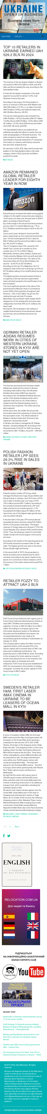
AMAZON (9, 320)
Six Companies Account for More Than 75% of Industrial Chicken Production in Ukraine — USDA (22, 1053)
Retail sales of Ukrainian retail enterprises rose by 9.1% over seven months (22, 1018)
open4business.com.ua (14, 1110)
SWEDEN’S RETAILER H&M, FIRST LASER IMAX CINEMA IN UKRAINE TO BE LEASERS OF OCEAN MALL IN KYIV (21, 697)
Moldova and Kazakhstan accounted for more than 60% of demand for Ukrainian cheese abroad (21, 1037)
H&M (7, 814)
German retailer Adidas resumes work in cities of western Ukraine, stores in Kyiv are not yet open (21, 342)
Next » (17, 827)
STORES (24, 437)
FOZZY (8, 675)
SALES (34, 569)
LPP (6, 569)
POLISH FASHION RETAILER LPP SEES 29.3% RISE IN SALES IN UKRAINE (21, 457)
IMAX (12, 814)
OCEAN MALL (33, 814)
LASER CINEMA (21, 814)
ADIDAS (8, 437)
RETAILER (9, 160)
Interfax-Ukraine (34, 1110)
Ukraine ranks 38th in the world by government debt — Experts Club (21, 1046)
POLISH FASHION (15, 569)
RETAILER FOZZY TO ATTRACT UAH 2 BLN (20, 582)
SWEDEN (15, 817)
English (18, 36)
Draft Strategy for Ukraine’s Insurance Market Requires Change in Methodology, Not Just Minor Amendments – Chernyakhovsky (22, 1026)
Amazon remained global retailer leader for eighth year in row (21, 177)
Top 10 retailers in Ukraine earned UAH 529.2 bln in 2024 (23, 50)
